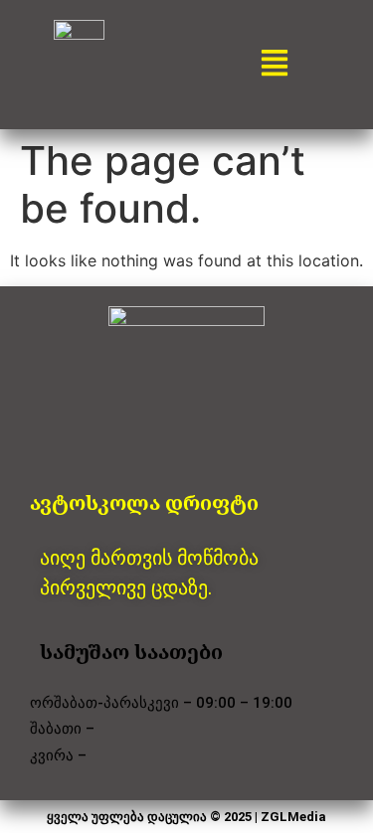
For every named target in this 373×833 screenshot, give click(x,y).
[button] (275, 64)
